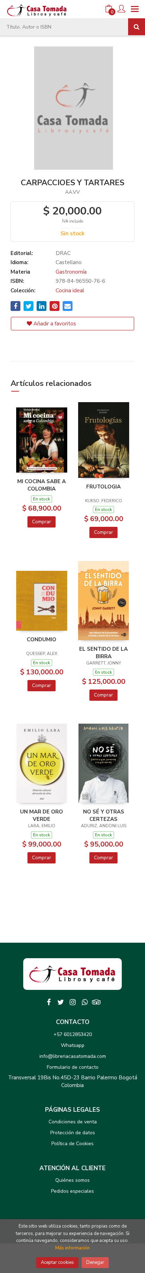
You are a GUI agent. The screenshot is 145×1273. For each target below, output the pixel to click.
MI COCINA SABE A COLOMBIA (41, 485)
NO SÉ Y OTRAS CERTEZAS (103, 815)
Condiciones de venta (73, 1121)
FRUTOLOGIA (103, 486)
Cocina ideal (70, 290)
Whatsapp (72, 1045)
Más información (72, 1248)
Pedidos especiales (72, 1191)
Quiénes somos (72, 1180)
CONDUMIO (41, 639)
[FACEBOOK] (48, 1002)
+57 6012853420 (72, 1034)
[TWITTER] (60, 1002)
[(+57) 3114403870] (84, 1002)
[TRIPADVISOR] (96, 1002)
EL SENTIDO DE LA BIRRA (103, 652)
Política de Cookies (72, 1143)
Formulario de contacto (73, 1067)
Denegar (95, 1262)
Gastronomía (71, 271)
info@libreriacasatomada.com (72, 1056)
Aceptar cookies (57, 1262)
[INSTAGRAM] (72, 1002)
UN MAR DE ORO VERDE (41, 815)
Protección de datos (72, 1132)
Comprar (41, 521)
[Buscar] (136, 26)
